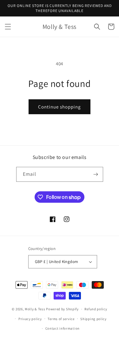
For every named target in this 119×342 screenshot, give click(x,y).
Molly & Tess (35, 309)
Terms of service (61, 319)
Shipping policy (93, 319)
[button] (8, 27)
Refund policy (95, 309)
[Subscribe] (96, 174)
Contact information (62, 328)
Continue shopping (59, 107)
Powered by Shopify (62, 309)
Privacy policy (30, 319)
